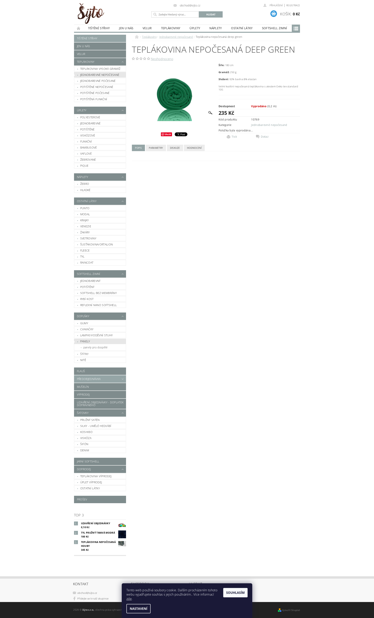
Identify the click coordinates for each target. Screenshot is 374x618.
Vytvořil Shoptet (291, 610)
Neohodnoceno (162, 59)
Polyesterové (90, 117)
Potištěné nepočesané (96, 87)
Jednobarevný (90, 281)
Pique (84, 165)
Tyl (82, 256)
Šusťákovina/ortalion (96, 244)
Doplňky (83, 316)
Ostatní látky (241, 28)
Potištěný (87, 287)
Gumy (84, 323)
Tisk (234, 136)
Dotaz (265, 136)
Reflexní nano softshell (98, 305)
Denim (84, 450)
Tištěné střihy (99, 28)
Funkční (86, 141)
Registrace (293, 5)
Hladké (85, 190)
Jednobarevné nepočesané (99, 75)
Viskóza (85, 438)
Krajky (84, 220)
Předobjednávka (89, 379)
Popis (138, 148)
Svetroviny (88, 238)
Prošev (82, 499)
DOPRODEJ (84, 469)
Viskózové (87, 135)
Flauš (81, 371)
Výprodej (83, 394)
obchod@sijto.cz (87, 593)
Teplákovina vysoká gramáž (100, 69)
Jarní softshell (88, 461)
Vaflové (86, 153)
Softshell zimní (274, 28)
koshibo (86, 432)
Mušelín (83, 387)
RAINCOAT (87, 262)
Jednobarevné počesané (98, 81)
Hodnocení (194, 148)
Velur (147, 28)
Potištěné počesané (95, 93)
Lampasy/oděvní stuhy (96, 335)
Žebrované (88, 159)
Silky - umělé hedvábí (95, 426)
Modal (85, 214)
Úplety (195, 28)
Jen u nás (126, 28)
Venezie (85, 226)
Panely (85, 341)
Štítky (84, 354)
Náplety (215, 28)
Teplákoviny (170, 28)
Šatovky (82, 413)
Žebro (84, 184)
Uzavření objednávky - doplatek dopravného (100, 403)
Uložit (168, 134)
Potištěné (87, 129)
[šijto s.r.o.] (90, 13)
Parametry (156, 148)
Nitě (83, 360)
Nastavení (138, 608)
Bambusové (88, 147)
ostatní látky (90, 488)
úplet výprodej (91, 482)
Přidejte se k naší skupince (93, 598)
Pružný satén (90, 420)
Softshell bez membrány (98, 293)
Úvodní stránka (78, 28)
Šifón (84, 444)
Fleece (85, 250)
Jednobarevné (90, 123)
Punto (85, 208)
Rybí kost (87, 299)
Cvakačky (87, 329)
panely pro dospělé (95, 347)
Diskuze (175, 148)
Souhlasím (235, 593)
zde (129, 599)
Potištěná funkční (93, 99)
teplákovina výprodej (95, 476)
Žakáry (85, 232)
